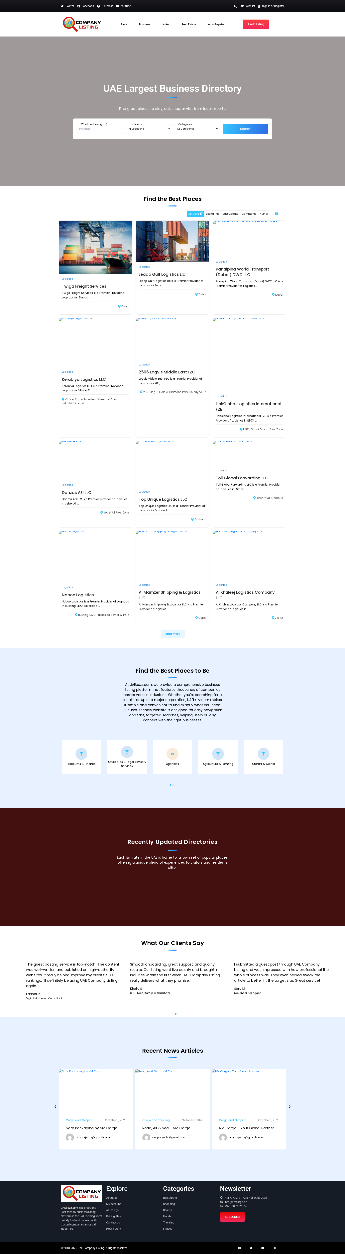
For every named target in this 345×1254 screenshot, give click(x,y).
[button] (170, 785)
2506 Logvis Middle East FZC (167, 372)
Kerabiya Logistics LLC (84, 379)
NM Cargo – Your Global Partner (170, 1128)
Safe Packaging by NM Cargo (244, 1128)
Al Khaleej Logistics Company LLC (245, 595)
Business (145, 24)
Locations (136, 124)
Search (245, 129)
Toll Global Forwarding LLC (242, 478)
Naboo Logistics (78, 595)
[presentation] (55, 1106)
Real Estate (188, 24)
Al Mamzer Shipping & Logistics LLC (170, 595)
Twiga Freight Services (84, 286)
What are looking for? (94, 124)
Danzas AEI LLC (76, 492)
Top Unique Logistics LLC (163, 499)
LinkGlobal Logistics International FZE (248, 406)
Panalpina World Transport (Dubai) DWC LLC (242, 271)
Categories (185, 124)
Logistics (67, 279)
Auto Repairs (216, 24)
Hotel (166, 24)
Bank (124, 24)
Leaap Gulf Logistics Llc (162, 274)
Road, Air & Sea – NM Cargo (90, 1128)
